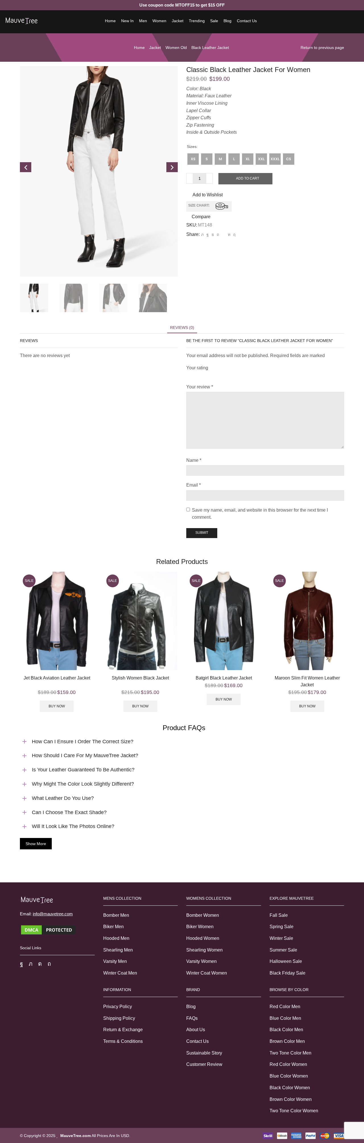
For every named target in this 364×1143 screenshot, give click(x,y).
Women (159, 20)
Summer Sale (283, 950)
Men (143, 20)
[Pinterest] (217, 234)
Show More (36, 843)
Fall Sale (279, 915)
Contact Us (247, 20)
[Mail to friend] (223, 234)
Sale (214, 20)
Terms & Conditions (123, 1041)
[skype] (233, 234)
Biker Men (113, 926)
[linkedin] (229, 234)
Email (193, 485)
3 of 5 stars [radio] (211, 375)
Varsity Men (115, 961)
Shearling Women (204, 950)
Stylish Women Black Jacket (140, 677)
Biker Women (200, 926)
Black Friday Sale (287, 973)
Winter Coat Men (120, 973)
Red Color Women (288, 1064)
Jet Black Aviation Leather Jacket (57, 677)
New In (127, 20)
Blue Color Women (289, 1076)
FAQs (192, 1018)
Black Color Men (286, 1029)
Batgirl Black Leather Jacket (224, 677)
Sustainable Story (204, 1053)
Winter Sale (281, 938)
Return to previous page (322, 47)
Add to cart (247, 178)
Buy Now (57, 706)
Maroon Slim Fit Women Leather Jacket (307, 681)
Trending (197, 20)
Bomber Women (202, 915)
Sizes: (192, 146)
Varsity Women (201, 961)
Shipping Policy (119, 1018)
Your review (199, 386)
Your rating (197, 367)
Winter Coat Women (206, 973)
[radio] (193, 159)
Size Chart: (199, 205)
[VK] (212, 234)
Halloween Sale (286, 961)
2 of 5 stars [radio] (198, 375)
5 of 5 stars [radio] (247, 375)
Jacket (177, 20)
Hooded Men (116, 938)
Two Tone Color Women (294, 1110)
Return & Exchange (123, 1029)
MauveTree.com (75, 1135)
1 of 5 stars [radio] (187, 375)
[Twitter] (202, 234)
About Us (195, 1029)
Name (193, 460)
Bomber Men (116, 915)
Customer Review (204, 1064)
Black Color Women (290, 1087)
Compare (201, 217)
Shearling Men (118, 950)
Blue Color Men (285, 1018)
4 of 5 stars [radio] (227, 375)
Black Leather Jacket (210, 47)
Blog (227, 20)
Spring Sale (281, 926)
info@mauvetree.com (53, 913)
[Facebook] (207, 234)
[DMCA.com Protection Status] (48, 929)
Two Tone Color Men (290, 1053)
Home (110, 20)
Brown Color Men (287, 1041)
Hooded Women (202, 938)
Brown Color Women (291, 1099)
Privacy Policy (117, 1006)
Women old (176, 47)
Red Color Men (285, 1006)
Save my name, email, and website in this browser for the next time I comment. (260, 514)
